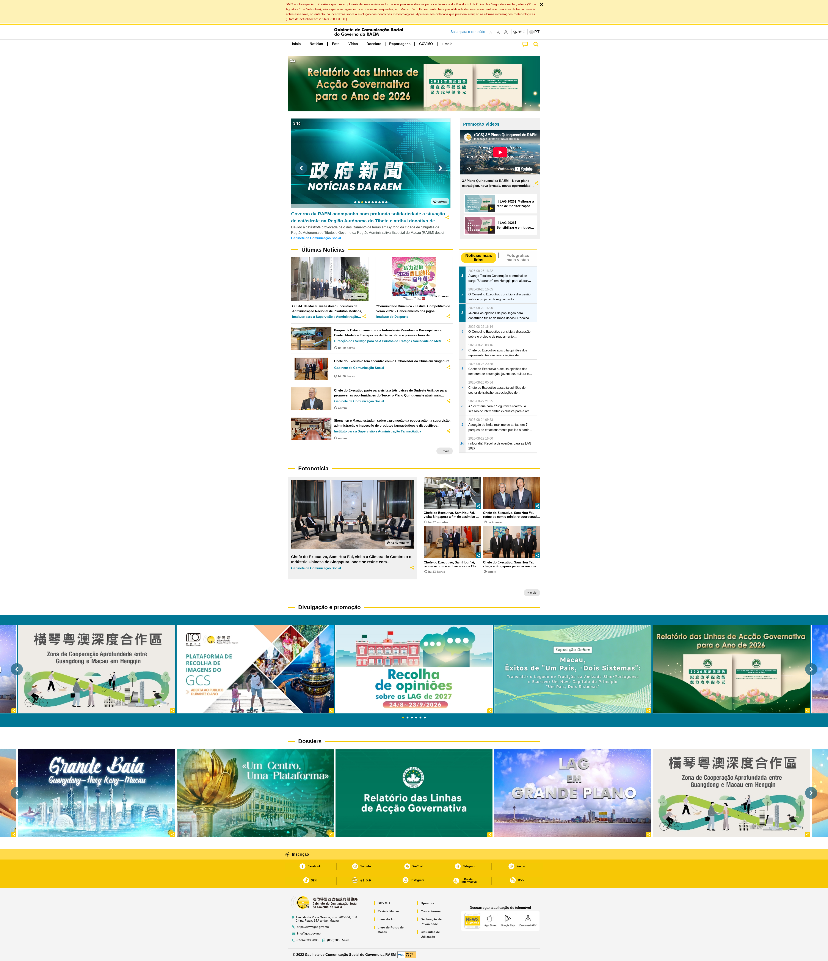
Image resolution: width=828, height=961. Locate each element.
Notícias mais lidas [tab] (478, 257)
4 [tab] (416, 718)
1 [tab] (403, 718)
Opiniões (427, 903)
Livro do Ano (387, 919)
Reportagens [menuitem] (400, 44)
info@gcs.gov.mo (309, 933)
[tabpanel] (414, 669)
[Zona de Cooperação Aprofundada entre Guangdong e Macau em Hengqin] (731, 793)
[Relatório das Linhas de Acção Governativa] (414, 793)
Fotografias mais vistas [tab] (518, 257)
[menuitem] (316, 44)
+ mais (444, 451)
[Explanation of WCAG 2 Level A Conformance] (406, 954)
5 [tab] (420, 718)
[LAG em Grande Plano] (572, 793)
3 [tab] (412, 718)
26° (521, 32)
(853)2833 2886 (307, 940)
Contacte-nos (431, 911)
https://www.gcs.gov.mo (313, 926)
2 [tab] (407, 718)
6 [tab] (425, 718)
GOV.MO (384, 903)
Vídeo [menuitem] (353, 44)
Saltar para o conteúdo (467, 32)
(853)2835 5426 (338, 940)
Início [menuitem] (296, 44)
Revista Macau (388, 911)
